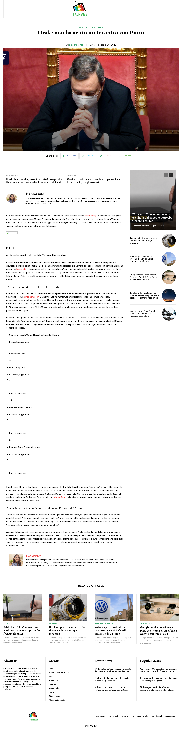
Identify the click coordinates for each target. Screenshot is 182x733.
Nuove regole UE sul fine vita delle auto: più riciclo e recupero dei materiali (143, 313)
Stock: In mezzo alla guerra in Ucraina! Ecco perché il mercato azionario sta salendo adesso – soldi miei (34, 180)
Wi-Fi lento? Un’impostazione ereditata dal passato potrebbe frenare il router (152, 217)
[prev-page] (166, 175)
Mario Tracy (90, 215)
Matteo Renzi (60, 497)
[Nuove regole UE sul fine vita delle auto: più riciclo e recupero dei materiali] (169, 314)
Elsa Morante (76, 45)
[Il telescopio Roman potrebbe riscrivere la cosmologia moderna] (169, 241)
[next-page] (171, 175)
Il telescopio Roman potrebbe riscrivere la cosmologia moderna (143, 240)
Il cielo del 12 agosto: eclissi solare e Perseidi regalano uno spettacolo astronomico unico (144, 295)
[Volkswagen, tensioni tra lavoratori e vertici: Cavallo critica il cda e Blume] (169, 259)
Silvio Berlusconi (31, 297)
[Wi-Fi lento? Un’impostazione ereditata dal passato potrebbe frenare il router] (153, 200)
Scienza (53, 624)
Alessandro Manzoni (140, 226)
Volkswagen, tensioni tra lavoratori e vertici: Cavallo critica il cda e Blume (142, 259)
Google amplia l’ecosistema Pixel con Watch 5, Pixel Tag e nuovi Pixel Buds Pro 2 (143, 277)
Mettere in (21, 269)
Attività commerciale (106, 624)
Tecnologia (9, 624)
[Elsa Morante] (13, 198)
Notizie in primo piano (91, 27)
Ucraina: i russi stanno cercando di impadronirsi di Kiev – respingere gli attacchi (94, 180)
